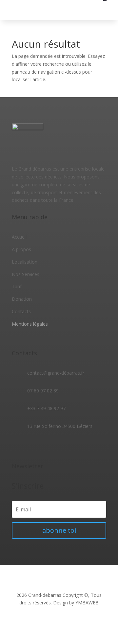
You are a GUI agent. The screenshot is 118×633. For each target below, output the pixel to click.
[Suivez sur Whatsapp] (43, 445)
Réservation (91, 11)
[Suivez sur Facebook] (17, 445)
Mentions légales (30, 324)
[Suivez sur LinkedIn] (30, 445)
